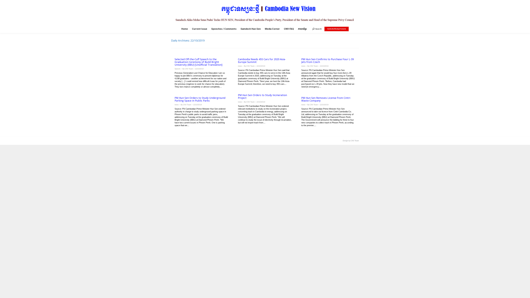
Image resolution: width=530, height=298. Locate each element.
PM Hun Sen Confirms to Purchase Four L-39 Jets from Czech (327, 60)
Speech (177, 69)
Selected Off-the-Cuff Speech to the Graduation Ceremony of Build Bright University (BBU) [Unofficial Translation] (198, 62)
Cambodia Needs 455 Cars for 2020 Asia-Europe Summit (262, 60)
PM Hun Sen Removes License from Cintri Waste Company (325, 99)
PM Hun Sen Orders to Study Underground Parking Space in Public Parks (200, 99)
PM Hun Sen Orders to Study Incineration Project (262, 96)
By (187, 69)
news (240, 66)
